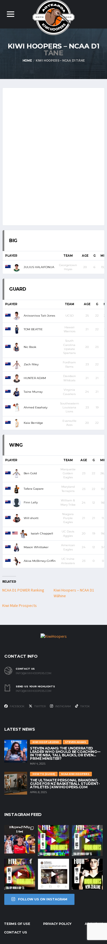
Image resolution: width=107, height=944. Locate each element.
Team (68, 256)
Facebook (17, 706)
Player (11, 256)
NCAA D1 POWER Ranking (23, 590)
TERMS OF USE (17, 924)
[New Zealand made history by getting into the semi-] (19, 874)
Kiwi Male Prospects (19, 606)
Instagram (62, 706)
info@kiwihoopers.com (33, 673)
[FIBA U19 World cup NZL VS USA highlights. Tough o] (87, 840)
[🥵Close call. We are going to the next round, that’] (87, 874)
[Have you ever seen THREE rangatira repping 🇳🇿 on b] (19, 840)
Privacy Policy (57, 924)
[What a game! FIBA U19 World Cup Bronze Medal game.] (53, 840)
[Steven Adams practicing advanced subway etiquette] (53, 874)
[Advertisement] (53, 154)
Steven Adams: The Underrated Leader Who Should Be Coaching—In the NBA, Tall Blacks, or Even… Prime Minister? (65, 753)
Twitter (40, 706)
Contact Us (15, 932)
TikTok (85, 706)
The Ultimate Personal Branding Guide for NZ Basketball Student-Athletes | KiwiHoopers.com (65, 783)
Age (85, 256)
